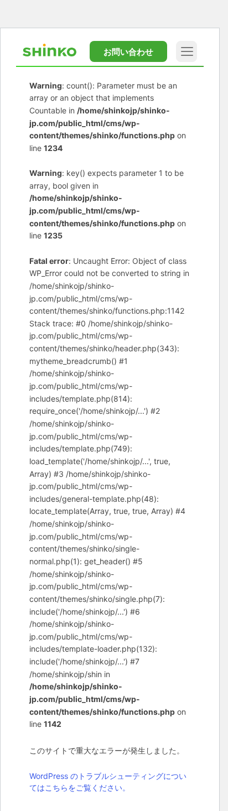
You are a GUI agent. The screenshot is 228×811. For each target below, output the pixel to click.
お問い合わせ (128, 51)
